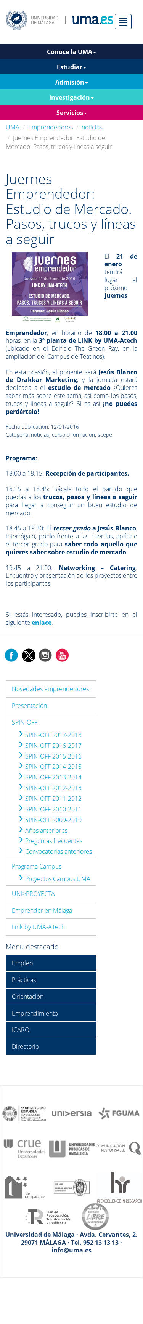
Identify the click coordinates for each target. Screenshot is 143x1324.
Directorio (25, 1046)
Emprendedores (50, 127)
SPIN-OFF (24, 722)
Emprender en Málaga (42, 910)
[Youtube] (62, 655)
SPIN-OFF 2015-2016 (53, 756)
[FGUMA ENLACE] (119, 1113)
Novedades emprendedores (50, 689)
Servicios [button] (69, 113)
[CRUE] (24, 1148)
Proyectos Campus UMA (57, 879)
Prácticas (24, 980)
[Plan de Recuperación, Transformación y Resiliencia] (48, 1216)
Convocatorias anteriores (58, 851)
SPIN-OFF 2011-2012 (53, 798)
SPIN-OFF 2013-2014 (53, 777)
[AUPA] (72, 1148)
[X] (28, 655)
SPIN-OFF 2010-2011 (53, 809)
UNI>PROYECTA (33, 894)
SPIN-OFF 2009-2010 (53, 820)
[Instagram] (45, 655)
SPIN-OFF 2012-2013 (53, 788)
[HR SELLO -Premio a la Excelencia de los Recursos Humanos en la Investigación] (119, 1186)
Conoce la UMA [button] (69, 52)
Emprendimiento (35, 1013)
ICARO (20, 1029)
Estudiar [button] (69, 67)
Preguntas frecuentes (53, 841)
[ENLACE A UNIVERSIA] (72, 1113)
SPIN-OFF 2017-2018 (53, 735)
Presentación (29, 705)
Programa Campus (36, 866)
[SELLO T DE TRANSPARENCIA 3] (24, 1186)
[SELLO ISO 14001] (72, 1186)
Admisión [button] (69, 82)
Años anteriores (45, 830)
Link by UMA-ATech (38, 927)
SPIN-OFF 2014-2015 (53, 766)
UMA (12, 127)
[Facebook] (11, 655)
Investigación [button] (69, 97)
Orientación (27, 996)
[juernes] (50, 287)
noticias (92, 127)
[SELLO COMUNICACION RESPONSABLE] (119, 1148)
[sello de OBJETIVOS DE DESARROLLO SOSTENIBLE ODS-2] (24, 1113)
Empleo (22, 963)
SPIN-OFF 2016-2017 (53, 745)
